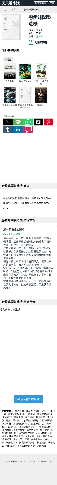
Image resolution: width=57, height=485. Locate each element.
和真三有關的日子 (26, 445)
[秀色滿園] (9, 79)
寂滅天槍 (41, 445)
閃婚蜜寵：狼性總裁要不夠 (39, 414)
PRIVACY (37, 461)
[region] (28, 157)
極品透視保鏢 (25, 81)
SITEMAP (23, 461)
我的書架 (39, 3)
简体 (52, 3)
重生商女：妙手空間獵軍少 (26, 420)
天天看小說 (11, 3)
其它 (14, 9)
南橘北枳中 (37, 439)
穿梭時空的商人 (21, 423)
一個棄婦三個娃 (45, 426)
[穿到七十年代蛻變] (41, 79)
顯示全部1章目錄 (28, 399)
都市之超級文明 (9, 105)
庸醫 (27, 439)
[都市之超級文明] (9, 102)
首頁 (4, 9)
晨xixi (39, 30)
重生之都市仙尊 (27, 426)
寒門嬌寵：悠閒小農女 (13, 430)
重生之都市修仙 (44, 436)
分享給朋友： (9, 116)
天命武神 (7, 423)
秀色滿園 (9, 81)
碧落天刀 (19, 417)
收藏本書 (40, 42)
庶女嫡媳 (30, 417)
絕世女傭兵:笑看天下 (13, 436)
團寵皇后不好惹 (27, 442)
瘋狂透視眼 (47, 420)
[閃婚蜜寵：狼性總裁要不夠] (25, 102)
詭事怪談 (7, 439)
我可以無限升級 (44, 433)
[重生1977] (41, 102)
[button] (8, 122)
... (28, 264)
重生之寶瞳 (32, 430)
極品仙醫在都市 (27, 433)
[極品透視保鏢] (25, 79)
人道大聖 (30, 436)
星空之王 (18, 439)
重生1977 (41, 105)
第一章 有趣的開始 (13, 229)
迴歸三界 (11, 445)
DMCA (30, 461)
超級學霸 (36, 423)
